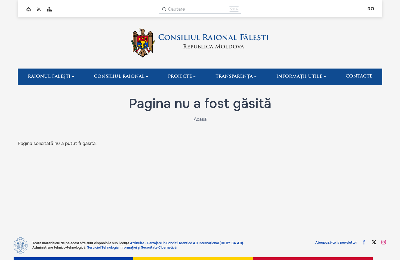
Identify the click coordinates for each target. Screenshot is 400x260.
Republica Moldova (213, 47)
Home (28, 9)
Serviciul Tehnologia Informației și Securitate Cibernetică (132, 247)
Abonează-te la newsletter (336, 242)
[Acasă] (143, 43)
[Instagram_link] (383, 242)
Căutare (176, 9)
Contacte (359, 76)
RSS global (39, 9)
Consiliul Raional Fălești (213, 38)
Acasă (200, 119)
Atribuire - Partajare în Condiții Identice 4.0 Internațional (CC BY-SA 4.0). (187, 243)
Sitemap (49, 9)
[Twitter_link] (374, 242)
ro (370, 9)
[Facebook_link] (364, 242)
